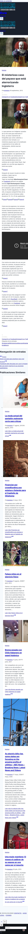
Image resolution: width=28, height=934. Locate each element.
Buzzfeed (14, 299)
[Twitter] (3, 14)
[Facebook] (1, 14)
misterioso (14, 343)
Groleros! (3, 16)
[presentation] (15, 392)
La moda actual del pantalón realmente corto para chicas (14, 418)
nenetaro (7, 90)
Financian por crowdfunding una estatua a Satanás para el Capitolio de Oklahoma (15, 490)
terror (6, 345)
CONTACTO (18, 913)
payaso (20, 343)
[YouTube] (6, 14)
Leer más (14, 433)
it (9, 343)
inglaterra (5, 343)
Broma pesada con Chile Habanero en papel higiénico (13, 653)
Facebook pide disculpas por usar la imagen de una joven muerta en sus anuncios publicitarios (14, 365)
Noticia (4, 70)
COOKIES (8, 915)
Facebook (7, 181)
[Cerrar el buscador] (1, 925)
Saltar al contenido (6, 1)
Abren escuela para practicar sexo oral (12, 358)
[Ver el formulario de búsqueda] (1, 18)
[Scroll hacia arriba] (1, 922)
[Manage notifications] (24, 930)
